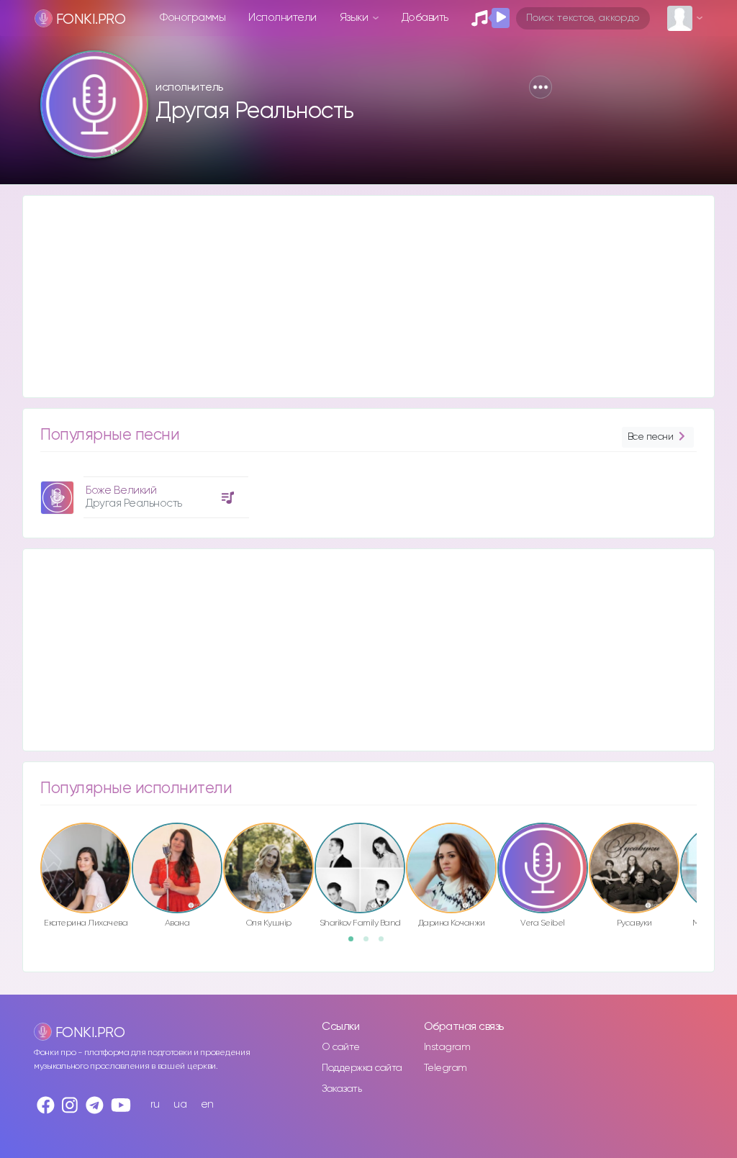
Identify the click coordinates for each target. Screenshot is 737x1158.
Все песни (651, 437)
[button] (540, 87)
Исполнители (282, 17)
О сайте (341, 1047)
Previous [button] (33, 851)
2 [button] (370, 943)
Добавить (425, 17)
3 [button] (386, 943)
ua (179, 1104)
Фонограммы (192, 17)
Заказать (341, 1089)
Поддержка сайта (362, 1068)
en (207, 1104)
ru (155, 1104)
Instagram (447, 1047)
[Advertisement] (368, 296)
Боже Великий (121, 490)
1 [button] (355, 943)
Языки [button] (355, 17)
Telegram (445, 1068)
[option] (143, 492)
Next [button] (704, 851)
